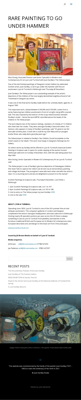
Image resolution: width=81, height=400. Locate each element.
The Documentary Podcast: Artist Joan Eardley (26, 271)
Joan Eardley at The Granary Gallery (22, 274)
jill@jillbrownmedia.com (27, 244)
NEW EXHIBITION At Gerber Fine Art (22, 277)
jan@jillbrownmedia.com (28, 248)
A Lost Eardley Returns (17, 287)
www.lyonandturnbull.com (18, 228)
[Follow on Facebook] (36, 305)
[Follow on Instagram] (45, 305)
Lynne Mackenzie (44, 387)
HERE (53, 192)
